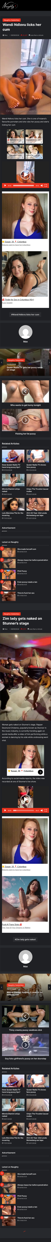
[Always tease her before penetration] (9, 563)
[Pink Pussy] (9, 574)
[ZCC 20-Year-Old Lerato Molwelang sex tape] (37, 504)
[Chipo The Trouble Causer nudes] (37, 480)
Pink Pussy (22, 571)
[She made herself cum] (9, 552)
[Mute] (42, 185)
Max (5, 35)
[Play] (5, 185)
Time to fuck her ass (25, 593)
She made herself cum (26, 549)
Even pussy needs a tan (27, 582)
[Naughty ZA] (10, 5)
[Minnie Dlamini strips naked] (13, 480)
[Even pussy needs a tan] (9, 585)
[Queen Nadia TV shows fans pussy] (37, 456)
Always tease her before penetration (32, 560)
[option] (25, 362)
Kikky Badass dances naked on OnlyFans (21, 368)
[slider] (23, 185)
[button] (25, 175)
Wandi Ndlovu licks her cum (26, 314)
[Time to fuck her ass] (9, 596)
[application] (25, 174)
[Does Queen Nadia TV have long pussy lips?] (13, 456)
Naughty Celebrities (11, 20)
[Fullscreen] (46, 185)
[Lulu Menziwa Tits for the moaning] (13, 504)
